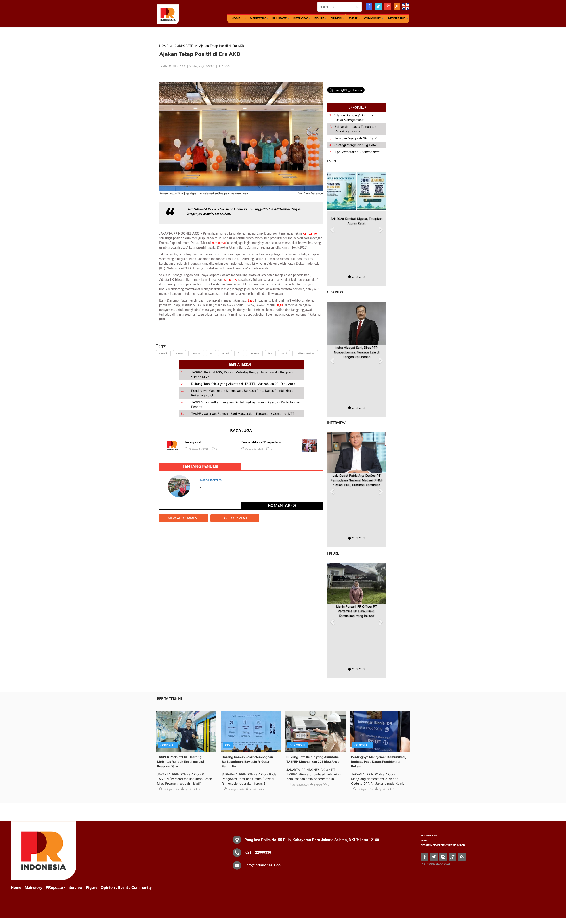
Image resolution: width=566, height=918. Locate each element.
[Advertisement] (360, 60)
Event (353, 18)
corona (179, 353)
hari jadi (225, 353)
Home (16, 887)
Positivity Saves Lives (305, 353)
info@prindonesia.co (263, 865)
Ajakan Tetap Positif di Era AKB (221, 46)
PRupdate (54, 887)
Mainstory (33, 887)
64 (239, 353)
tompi (284, 353)
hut (211, 353)
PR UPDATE (279, 18)
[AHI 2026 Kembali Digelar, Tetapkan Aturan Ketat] (356, 191)
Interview (300, 18)
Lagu (251, 300)
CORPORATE (183, 46)
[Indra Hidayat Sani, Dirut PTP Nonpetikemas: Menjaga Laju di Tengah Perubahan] (356, 323)
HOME (236, 18)
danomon (196, 353)
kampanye (310, 233)
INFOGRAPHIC (396, 18)
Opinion (336, 18)
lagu (280, 305)
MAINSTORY (258, 18)
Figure (319, 18)
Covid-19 (163, 353)
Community (372, 18)
